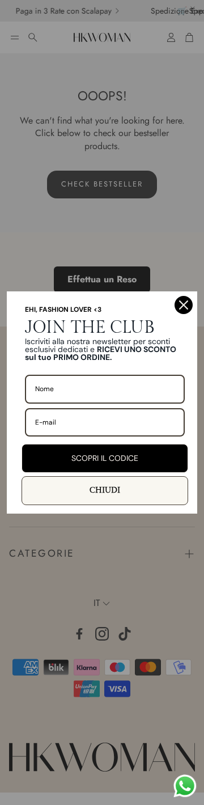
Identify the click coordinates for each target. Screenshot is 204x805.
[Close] (183, 305)
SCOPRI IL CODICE (104, 458)
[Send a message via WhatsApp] (185, 786)
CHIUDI (105, 490)
